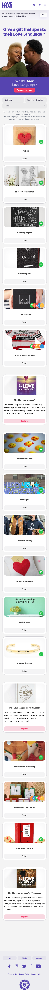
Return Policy (36, 974)
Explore (24, 421)
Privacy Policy (24, 974)
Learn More (22, 16)
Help (10, 958)
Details (24, 159)
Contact (39, 958)
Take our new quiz (24, 90)
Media (24, 958)
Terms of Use (12, 974)
